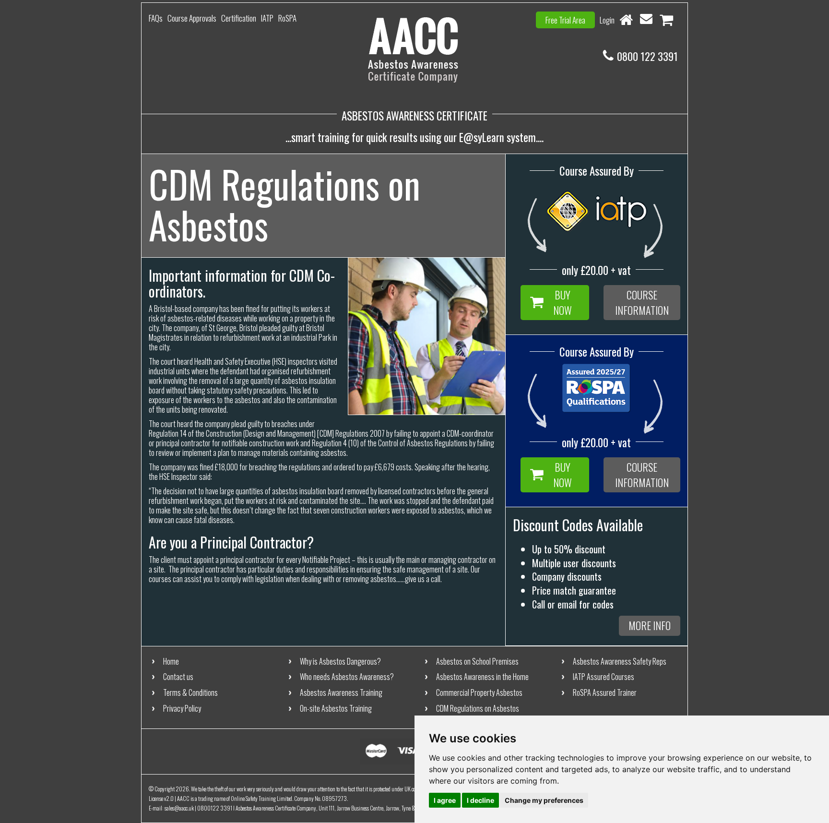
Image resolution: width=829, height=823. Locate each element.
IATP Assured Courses (603, 676)
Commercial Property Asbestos (479, 692)
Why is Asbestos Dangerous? (340, 661)
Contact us (178, 676)
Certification (238, 18)
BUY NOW (562, 302)
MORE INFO (649, 625)
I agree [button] (445, 800)
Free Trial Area (565, 20)
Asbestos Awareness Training (341, 692)
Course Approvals (191, 18)
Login (607, 20)
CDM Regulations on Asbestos (477, 708)
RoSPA (287, 18)
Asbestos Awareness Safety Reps (619, 661)
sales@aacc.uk (179, 808)
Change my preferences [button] (544, 800)
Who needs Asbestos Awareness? (347, 676)
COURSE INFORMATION (642, 302)
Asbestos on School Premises (477, 661)
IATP (267, 18)
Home (171, 661)
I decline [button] (480, 800)
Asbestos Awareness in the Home (482, 676)
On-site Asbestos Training (336, 708)
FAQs (156, 18)
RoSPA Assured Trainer (605, 692)
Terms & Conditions (190, 692)
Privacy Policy (182, 708)
